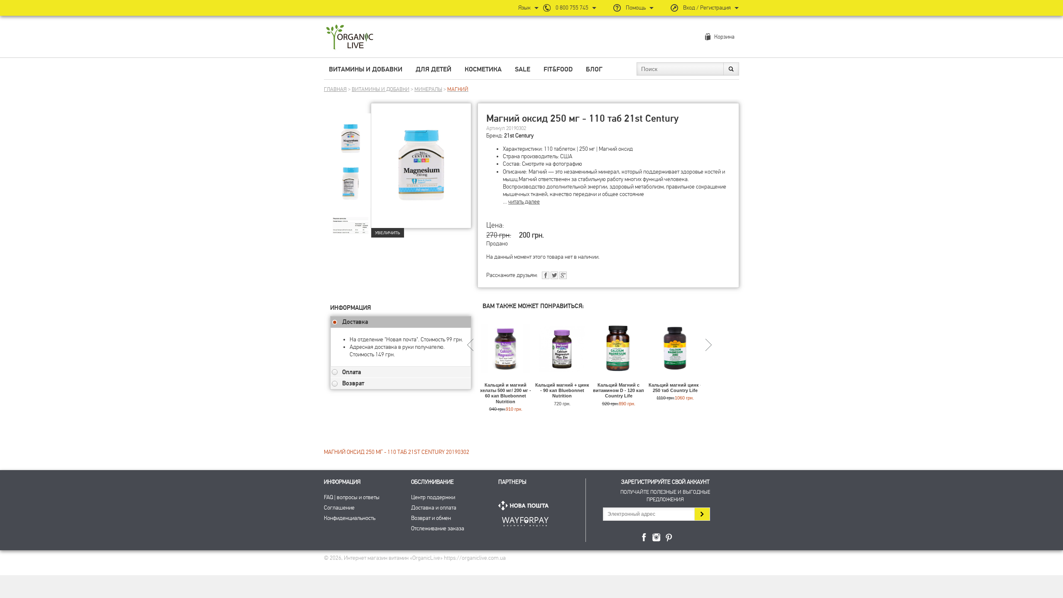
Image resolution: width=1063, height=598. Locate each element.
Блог (594, 69)
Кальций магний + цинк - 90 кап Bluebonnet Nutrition (562, 390)
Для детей (433, 69)
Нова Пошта (525, 505)
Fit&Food (558, 69)
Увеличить (387, 232)
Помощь (636, 7)
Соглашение (339, 507)
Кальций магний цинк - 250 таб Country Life (675, 387)
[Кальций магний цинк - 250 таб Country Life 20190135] (675, 378)
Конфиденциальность (349, 518)
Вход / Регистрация (707, 7)
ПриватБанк (525, 520)
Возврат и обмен (431, 518)
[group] (350, 133)
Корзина (724, 36)
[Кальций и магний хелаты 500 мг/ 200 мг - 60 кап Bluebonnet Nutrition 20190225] (505, 378)
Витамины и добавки (365, 69)
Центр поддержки (433, 497)
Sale (522, 69)
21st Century (519, 135)
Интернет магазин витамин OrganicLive (350, 37)
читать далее (524, 201)
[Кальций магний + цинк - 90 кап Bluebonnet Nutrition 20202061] (562, 378)
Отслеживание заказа (437, 528)
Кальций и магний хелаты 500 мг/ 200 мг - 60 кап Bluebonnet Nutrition (505, 393)
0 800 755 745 (572, 7)
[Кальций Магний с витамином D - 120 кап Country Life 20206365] (618, 378)
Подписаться (702, 514)
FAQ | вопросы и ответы (352, 497)
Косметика (483, 69)
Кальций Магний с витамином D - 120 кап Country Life (618, 390)
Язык (524, 7)
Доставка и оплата (433, 507)
